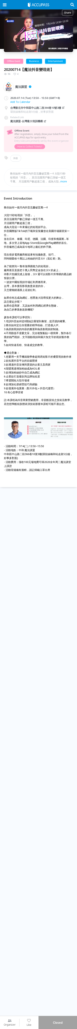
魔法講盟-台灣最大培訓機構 (26, 121)
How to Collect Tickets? (29, 146)
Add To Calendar (20, 102)
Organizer (10, 1024)
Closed (58, 1023)
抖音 (15, 158)
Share (67, 12)
